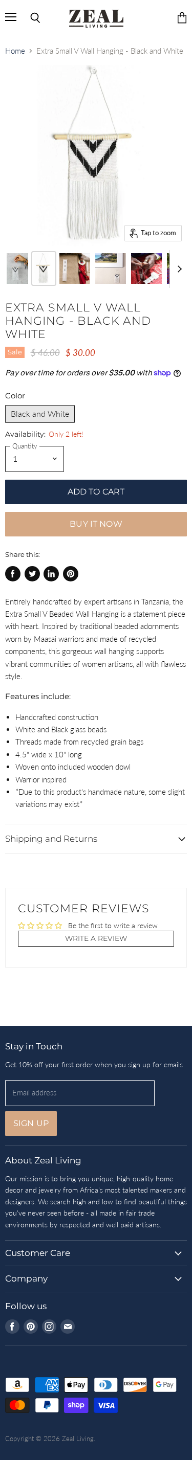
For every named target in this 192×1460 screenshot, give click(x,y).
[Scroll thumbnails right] (177, 269)
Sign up (31, 1123)
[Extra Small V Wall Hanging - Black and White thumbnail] (17, 268)
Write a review (96, 938)
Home (15, 51)
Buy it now (96, 524)
